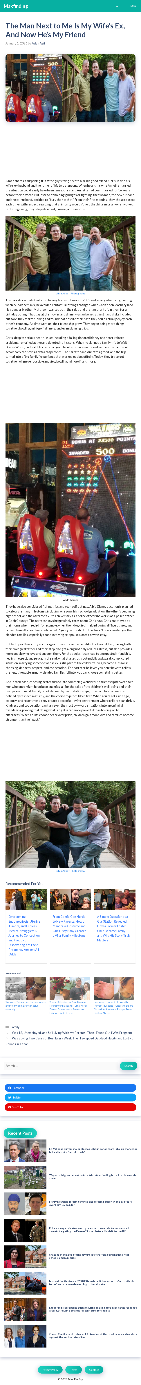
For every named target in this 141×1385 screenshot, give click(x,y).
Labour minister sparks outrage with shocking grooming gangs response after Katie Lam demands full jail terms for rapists (93, 1309)
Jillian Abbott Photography (70, 293)
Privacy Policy (50, 1369)
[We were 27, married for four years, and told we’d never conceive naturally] (26, 988)
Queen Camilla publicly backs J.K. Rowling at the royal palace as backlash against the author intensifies (93, 1335)
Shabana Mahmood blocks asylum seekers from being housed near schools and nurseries (89, 1256)
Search (128, 1066)
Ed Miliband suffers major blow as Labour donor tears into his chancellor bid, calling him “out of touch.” (93, 1150)
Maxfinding (16, 6)
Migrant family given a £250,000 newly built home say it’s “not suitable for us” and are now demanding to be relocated (91, 1282)
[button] (117, 6)
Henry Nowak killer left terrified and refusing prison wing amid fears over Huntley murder (90, 1203)
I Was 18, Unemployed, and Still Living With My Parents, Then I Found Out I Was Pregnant (71, 1033)
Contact (94, 1369)
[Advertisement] (70, 153)
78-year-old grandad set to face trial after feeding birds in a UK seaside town (92, 1177)
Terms (73, 1369)
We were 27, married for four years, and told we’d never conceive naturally (26, 1005)
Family (14, 1027)
